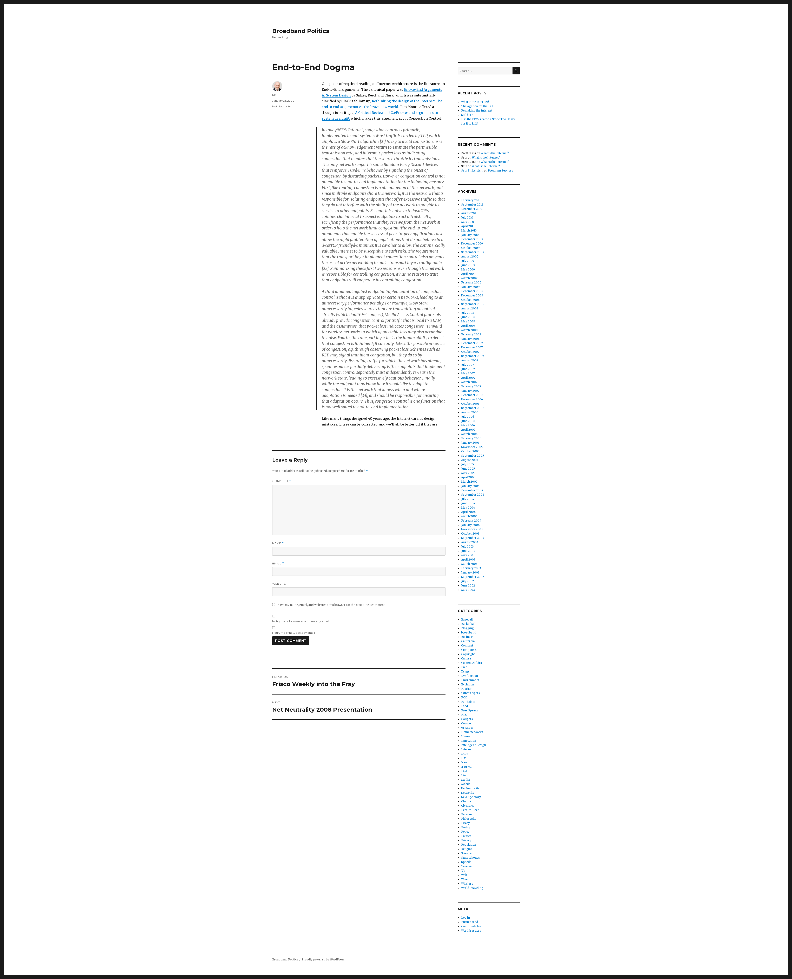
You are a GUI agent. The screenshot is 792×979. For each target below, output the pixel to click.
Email (278, 563)
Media (465, 780)
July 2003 (467, 546)
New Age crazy (471, 797)
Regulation (468, 844)
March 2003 (469, 564)
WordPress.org (471, 930)
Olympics (467, 805)
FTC (464, 715)
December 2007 (472, 343)
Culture (466, 658)
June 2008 (468, 317)
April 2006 (468, 429)
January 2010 (470, 235)
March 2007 (469, 382)
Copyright (468, 654)
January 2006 (470, 442)
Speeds (466, 862)
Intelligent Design (473, 745)
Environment (470, 680)
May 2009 (468, 269)
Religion (467, 849)
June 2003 (468, 551)
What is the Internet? (475, 102)
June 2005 (468, 468)
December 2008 (472, 291)
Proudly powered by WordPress (323, 959)
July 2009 (467, 261)
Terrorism (468, 866)
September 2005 (472, 455)
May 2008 (468, 321)
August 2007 (469, 360)
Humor (466, 736)
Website (279, 583)
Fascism (467, 689)
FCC (464, 697)
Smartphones (470, 857)
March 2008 (469, 330)
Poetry (465, 827)
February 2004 (471, 520)
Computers (468, 650)
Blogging (467, 628)
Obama (466, 801)
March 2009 (469, 278)
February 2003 (471, 568)
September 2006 (472, 408)
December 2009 (472, 239)
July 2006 (467, 416)
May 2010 (467, 222)
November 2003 (472, 529)
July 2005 (467, 464)
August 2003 (469, 542)
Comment (281, 481)
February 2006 (471, 438)
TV (463, 870)
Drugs (465, 671)
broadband (468, 632)
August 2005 (469, 460)
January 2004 (470, 525)
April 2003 (468, 559)
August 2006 (469, 412)
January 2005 (470, 486)
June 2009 (468, 265)
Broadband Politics (300, 30)
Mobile (465, 784)
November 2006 (472, 399)
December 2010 (471, 209)
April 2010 (468, 226)
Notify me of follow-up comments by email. (301, 621)
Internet (467, 749)
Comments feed (472, 926)
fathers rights (470, 693)
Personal (467, 814)
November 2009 (472, 243)
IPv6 (464, 758)
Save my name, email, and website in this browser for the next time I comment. (331, 605)
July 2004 (467, 499)
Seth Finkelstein (472, 170)
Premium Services (500, 170)
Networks (467, 792)
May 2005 (468, 473)
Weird (465, 879)
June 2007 (468, 369)
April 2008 (468, 326)
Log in (465, 917)
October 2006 (470, 403)
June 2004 (468, 503)
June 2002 (468, 585)
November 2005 (472, 447)
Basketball (468, 624)
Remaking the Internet (476, 110)
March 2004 (469, 516)
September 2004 (472, 494)
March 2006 (469, 434)
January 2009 (470, 287)
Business (467, 637)
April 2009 (468, 274)
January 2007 (470, 391)
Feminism (468, 702)
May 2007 (468, 373)
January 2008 (470, 339)
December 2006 (472, 395)
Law (464, 771)
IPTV (464, 754)
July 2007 (467, 365)
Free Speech (469, 710)
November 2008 (472, 295)
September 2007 (472, 356)
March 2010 (469, 230)
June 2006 (468, 421)
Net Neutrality (281, 106)
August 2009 (469, 256)
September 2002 (472, 577)
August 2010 (469, 213)
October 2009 (470, 248)
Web (464, 875)
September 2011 (472, 204)
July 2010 (467, 217)
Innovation (468, 741)
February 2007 (471, 386)
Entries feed (469, 922)
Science (466, 853)
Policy (465, 831)
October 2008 (470, 300)
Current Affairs (471, 663)
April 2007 (468, 378)
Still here (467, 115)
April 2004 (468, 512)
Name (278, 543)
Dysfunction (469, 676)
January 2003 (470, 572)
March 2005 (469, 481)
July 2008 (467, 313)
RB (274, 94)
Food (464, 706)
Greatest (467, 728)
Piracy (465, 823)
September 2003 (472, 538)
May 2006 (468, 425)
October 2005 (470, 451)
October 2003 (470, 533)
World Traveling (472, 888)
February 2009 (471, 282)
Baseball (467, 619)
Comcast (467, 645)
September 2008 (472, 304)
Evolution (467, 684)
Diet (464, 667)
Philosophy (468, 818)
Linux (465, 775)
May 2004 (468, 507)
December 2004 (472, 490)
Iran (464, 762)
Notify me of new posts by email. (293, 632)
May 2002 (468, 590)
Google (466, 723)
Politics (466, 836)
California (468, 641)
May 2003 (468, 555)
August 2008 (469, 308)
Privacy (466, 840)
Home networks (472, 732)
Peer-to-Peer (470, 810)
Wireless (467, 883)
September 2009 (472, 252)
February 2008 (471, 334)
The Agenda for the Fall (477, 106)
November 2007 (472, 347)
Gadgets (467, 719)
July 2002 (467, 581)
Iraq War (467, 767)
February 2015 (470, 200)
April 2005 (468, 477)
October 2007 (470, 352)
